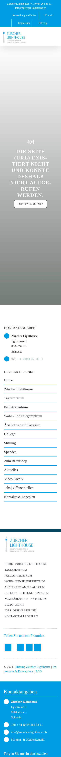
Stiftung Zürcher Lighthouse (32, 666)
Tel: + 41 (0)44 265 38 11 (27, 724)
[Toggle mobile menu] (55, 38)
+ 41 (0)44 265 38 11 (30, 359)
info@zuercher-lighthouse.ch (30, 7)
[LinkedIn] (29, 647)
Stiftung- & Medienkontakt (27, 739)
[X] (18, 647)
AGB (38, 671)
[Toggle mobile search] (47, 38)
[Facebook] (8, 647)
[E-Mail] (37, 647)
